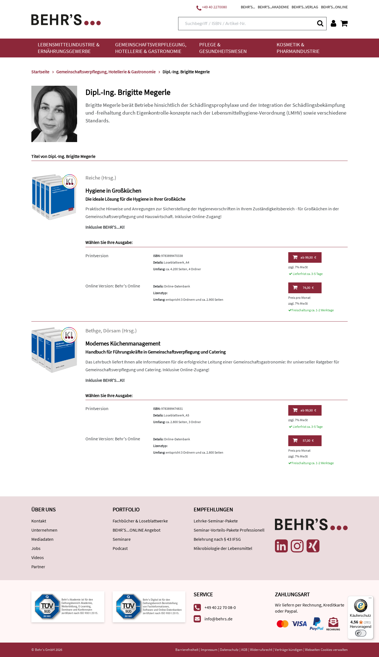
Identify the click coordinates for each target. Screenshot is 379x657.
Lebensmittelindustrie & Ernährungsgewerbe (69, 47)
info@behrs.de (218, 618)
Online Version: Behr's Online (112, 286)
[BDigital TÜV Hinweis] (67, 606)
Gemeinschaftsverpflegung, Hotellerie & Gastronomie (150, 47)
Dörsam (112, 330)
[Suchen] (320, 23)
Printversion (96, 255)
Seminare (122, 539)
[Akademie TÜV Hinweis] (149, 606)
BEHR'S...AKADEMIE (273, 6)
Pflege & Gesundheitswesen (223, 47)
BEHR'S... (248, 6)
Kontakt (38, 521)
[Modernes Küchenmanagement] (54, 349)
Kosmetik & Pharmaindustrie (298, 47)
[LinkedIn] (281, 546)
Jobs (36, 548)
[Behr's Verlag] (66, 19)
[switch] (360, 633)
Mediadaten (42, 539)
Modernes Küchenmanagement (122, 343)
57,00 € (308, 440)
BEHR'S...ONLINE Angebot (136, 530)
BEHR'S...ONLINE (334, 6)
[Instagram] (297, 546)
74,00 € (308, 287)
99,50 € (308, 257)
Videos (37, 557)
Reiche (92, 178)
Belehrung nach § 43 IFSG (217, 539)
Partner (38, 566)
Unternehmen (44, 530)
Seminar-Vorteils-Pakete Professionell (229, 530)
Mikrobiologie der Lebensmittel (223, 548)
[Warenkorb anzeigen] (344, 23)
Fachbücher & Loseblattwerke (140, 521)
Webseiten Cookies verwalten (326, 649)
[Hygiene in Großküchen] (54, 196)
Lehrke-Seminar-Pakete (216, 521)
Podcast (120, 548)
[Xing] (313, 546)
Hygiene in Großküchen (113, 190)
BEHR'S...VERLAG (305, 6)
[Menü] (370, 599)
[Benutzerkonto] (333, 23)
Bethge (93, 330)
